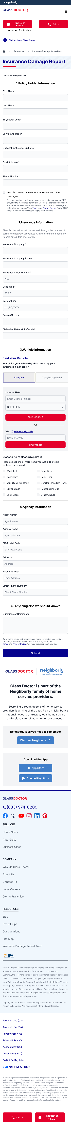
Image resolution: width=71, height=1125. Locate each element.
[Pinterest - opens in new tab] (45, 815)
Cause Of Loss (11, 315)
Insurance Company (14, 244)
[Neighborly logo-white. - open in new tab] (11, 2)
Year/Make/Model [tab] (52, 377)
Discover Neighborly (33, 740)
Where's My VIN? (23, 431)
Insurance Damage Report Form (22, 946)
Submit (35, 653)
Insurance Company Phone (17, 258)
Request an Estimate (20, 24)
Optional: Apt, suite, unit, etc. (18, 148)
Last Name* (9, 105)
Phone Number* (11, 176)
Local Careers (11, 889)
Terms (35, 208)
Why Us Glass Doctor (16, 867)
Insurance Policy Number (17, 272)
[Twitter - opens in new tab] (13, 815)
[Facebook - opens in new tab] (5, 815)
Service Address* (12, 133)
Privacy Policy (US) (13, 1033)
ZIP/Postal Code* (12, 119)
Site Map (8, 939)
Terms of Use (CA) (13, 1027)
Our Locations (11, 931)
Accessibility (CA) (12, 1053)
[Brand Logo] (35, 798)
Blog (5, 916)
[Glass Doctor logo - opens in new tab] (19, 672)
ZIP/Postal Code (11, 543)
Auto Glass (9, 839)
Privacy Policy (49, 208)
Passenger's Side (50, 488)
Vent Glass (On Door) (18, 482)
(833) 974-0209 (22, 807)
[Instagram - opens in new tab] (29, 815)
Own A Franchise (13, 896)
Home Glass (10, 832)
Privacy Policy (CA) (13, 1040)
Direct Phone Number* (15, 585)
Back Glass (12, 494)
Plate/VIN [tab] (19, 377)
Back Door (46, 477)
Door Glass (12, 477)
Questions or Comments (16, 613)
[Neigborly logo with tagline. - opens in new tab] (52, 671)
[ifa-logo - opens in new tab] (9, 956)
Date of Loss (10, 300)
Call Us (56, 24)
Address (7, 557)
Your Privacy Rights (19, 1066)
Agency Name (10, 529)
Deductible (9, 286)
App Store (38, 768)
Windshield (12, 471)
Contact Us (10, 881)
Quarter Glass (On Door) (54, 482)
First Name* (9, 91)
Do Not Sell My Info (13, 1060)
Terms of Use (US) (13, 1020)
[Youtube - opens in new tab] (21, 815)
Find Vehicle (35, 444)
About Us (8, 874)
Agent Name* (10, 514)
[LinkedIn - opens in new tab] (37, 815)
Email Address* (11, 162)
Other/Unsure (48, 494)
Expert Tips (10, 924)
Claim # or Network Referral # (19, 329)
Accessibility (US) (12, 1046)
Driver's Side (13, 488)
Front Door (46, 471)
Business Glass (12, 846)
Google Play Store (38, 778)
